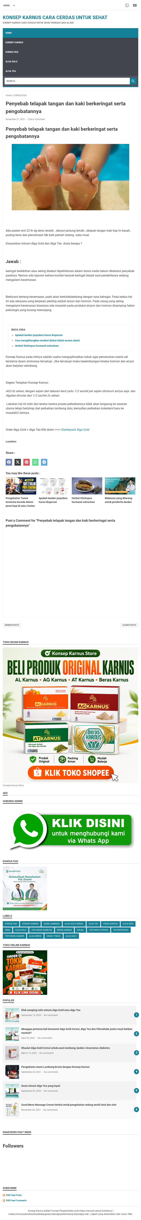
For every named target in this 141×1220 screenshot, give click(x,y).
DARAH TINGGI (54, 936)
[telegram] (44, 462)
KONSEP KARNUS (14, 42)
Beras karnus (64, 930)
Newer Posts (12, 625)
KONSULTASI (12, 52)
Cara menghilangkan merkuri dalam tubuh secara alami (47, 340)
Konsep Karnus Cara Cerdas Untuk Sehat (55, 17)
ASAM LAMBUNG (52, 924)
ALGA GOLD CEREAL (74, 924)
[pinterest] (26, 462)
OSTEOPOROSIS (121, 930)
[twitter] (18, 462)
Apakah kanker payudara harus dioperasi (39, 335)
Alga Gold (20, 930)
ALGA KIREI (128, 924)
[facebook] (9, 462)
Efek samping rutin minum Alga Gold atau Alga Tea (50, 1010)
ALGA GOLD (11, 61)
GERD (7, 930)
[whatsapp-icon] (127, 6)
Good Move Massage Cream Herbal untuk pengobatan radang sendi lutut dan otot (68, 1104)
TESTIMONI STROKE (98, 930)
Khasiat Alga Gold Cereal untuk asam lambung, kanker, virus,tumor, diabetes (65, 1047)
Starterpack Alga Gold (75, 429)
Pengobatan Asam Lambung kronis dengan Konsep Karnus (55, 1066)
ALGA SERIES (35, 936)
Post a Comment (36, 119)
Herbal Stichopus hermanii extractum (37, 345)
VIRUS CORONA (110, 924)
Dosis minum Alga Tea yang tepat (40, 1085)
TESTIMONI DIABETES (41, 930)
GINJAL (80, 930)
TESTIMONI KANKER (14, 936)
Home (9, 33)
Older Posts (129, 625)
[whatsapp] (35, 462)
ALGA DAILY (71, 936)
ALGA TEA (11, 71)
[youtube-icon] (135, 6)
